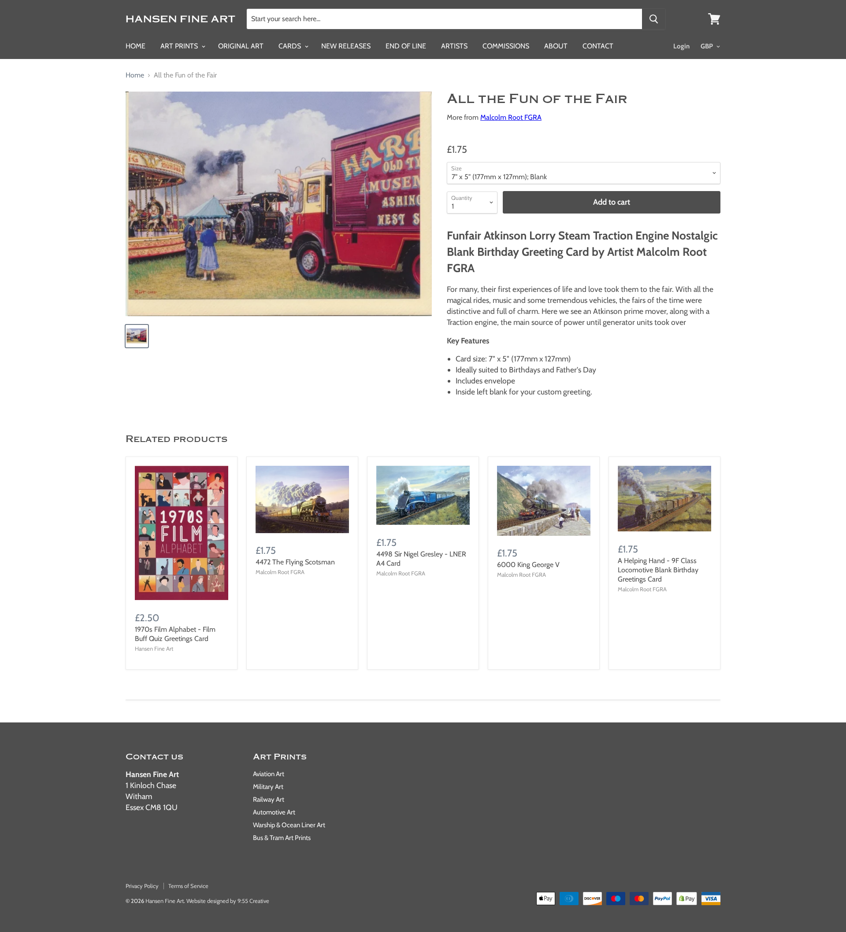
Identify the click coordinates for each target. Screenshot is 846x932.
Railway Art (268, 799)
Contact (598, 46)
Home (135, 46)
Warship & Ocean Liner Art (289, 825)
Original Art (240, 46)
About (556, 46)
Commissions (505, 46)
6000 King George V (528, 564)
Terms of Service (188, 885)
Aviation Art (268, 774)
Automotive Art (274, 812)
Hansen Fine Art (164, 900)
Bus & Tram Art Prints (282, 838)
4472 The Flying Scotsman (295, 562)
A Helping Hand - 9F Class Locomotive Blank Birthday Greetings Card (658, 569)
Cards (290, 46)
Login (681, 46)
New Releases (346, 46)
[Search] (653, 19)
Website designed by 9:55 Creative (227, 900)
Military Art (268, 787)
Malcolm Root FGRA (511, 117)
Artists (454, 46)
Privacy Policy (142, 885)
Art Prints (180, 46)
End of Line (406, 46)
